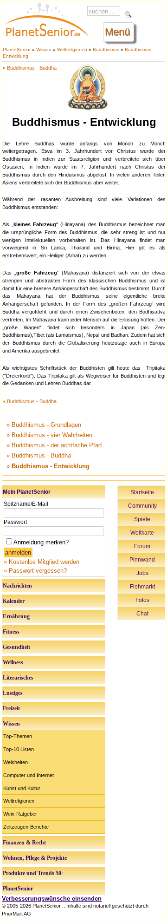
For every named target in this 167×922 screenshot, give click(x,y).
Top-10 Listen (18, 749)
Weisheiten (15, 762)
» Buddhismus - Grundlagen (43, 424)
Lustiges (13, 693)
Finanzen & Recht (24, 842)
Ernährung (16, 616)
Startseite (142, 492)
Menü (117, 32)
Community (142, 506)
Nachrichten (17, 585)
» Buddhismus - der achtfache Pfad (54, 445)
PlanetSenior (17, 49)
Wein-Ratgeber (20, 814)
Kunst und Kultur (21, 788)
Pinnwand (142, 559)
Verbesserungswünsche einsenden (52, 898)
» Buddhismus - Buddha (38, 455)
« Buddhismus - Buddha (30, 68)
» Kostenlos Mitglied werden (41, 561)
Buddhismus (106, 49)
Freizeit (11, 708)
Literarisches (18, 677)
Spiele (142, 519)
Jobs (142, 573)
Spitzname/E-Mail (26, 504)
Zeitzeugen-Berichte (26, 827)
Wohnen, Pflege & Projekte (35, 858)
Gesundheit (16, 647)
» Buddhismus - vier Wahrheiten (49, 435)
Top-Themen (17, 736)
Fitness (11, 631)
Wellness (13, 662)
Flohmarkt (142, 586)
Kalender (14, 601)
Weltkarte (142, 533)
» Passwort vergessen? (35, 570)
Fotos (142, 600)
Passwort (15, 522)
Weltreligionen (72, 49)
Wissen (43, 49)
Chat (142, 613)
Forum (142, 546)
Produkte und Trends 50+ (33, 873)
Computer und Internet (28, 775)
